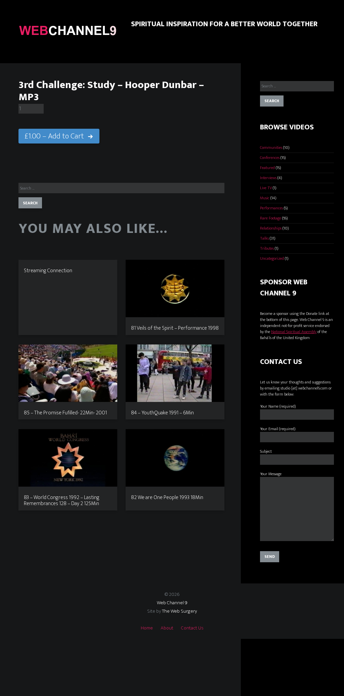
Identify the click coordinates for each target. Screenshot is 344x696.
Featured (267, 167)
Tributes (267, 248)
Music (264, 198)
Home (147, 628)
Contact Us (192, 628)
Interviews (268, 177)
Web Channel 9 (172, 603)
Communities (271, 147)
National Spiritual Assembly (293, 331)
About (167, 628)
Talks (264, 238)
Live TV (266, 188)
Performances (271, 208)
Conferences (270, 157)
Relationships (271, 228)
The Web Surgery (179, 611)
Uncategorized (272, 258)
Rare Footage (270, 218)
